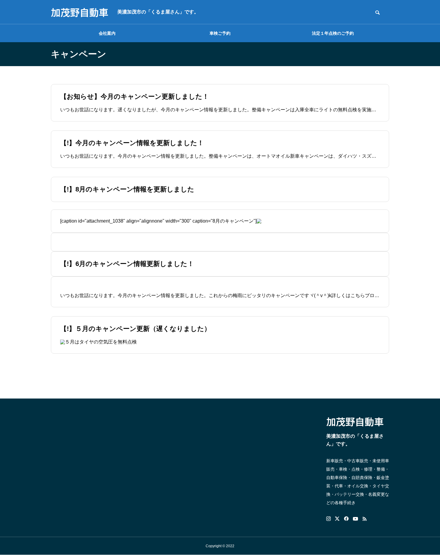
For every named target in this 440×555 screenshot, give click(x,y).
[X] (337, 519)
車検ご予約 (220, 33)
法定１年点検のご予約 (333, 33)
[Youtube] (355, 519)
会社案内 (107, 33)
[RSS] (364, 519)
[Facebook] (346, 519)
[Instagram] (328, 519)
